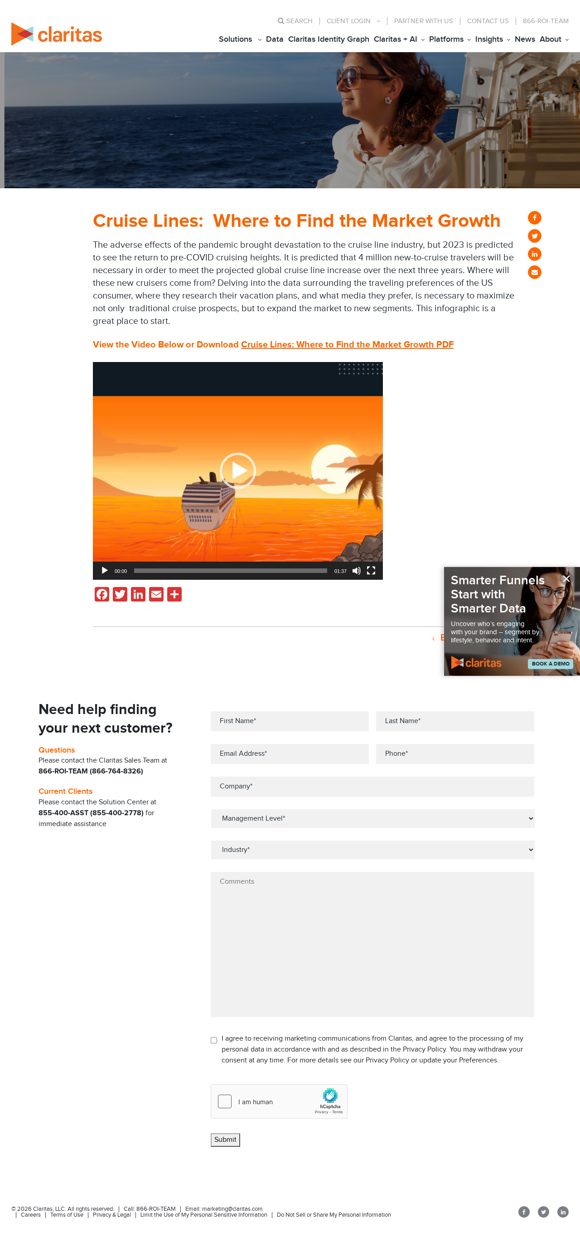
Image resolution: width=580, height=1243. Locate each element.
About (550, 39)
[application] (238, 471)
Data (275, 39)
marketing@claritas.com (232, 1209)
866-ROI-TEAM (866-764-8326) (91, 771)
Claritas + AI (395, 39)
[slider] (230, 570)
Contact (488, 21)
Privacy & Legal (112, 1215)
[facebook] (534, 218)
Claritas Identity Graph (328, 39)
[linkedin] (534, 254)
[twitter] (534, 236)
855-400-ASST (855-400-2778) (91, 813)
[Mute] (356, 570)
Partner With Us (423, 21)
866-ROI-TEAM (546, 21)
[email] (534, 272)
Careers (31, 1215)
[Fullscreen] (371, 570)
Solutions (235, 39)
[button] (238, 471)
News (525, 39)
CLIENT (349, 21)
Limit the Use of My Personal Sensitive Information (203, 1215)
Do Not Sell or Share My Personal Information (334, 1215)
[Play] (104, 570)
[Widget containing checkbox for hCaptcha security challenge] (279, 1101)
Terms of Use (66, 1215)
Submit (225, 1139)
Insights (489, 39)
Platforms (446, 39)
